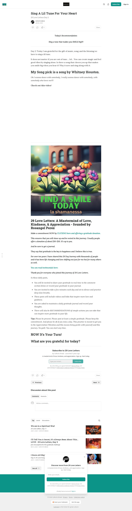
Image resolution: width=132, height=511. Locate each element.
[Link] (28, 72)
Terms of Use (75, 484)
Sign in (126, 4)
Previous (38, 382)
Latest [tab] (38, 420)
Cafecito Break (40, 21)
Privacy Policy (80, 486)
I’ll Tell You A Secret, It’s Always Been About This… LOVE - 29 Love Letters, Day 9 (54, 440)
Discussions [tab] (45, 420)
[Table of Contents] (2, 255)
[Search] (104, 4)
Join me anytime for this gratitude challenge (45, 445)
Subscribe (116, 4)
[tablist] (39, 396)
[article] (66, 430)
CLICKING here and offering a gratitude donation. (78, 233)
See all (34, 468)
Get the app (75, 502)
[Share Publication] (108, 4)
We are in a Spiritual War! (43, 426)
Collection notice (79, 497)
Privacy (65, 497)
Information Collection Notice (65, 486)
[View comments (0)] (37, 27)
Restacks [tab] (43, 396)
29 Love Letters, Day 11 (39, 429)
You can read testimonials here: (44, 267)
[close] (84, 456)
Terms (71, 497)
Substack (56, 507)
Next (95, 382)
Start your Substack (61, 502)
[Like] (33, 27)
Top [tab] (33, 420)
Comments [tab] (35, 396)
